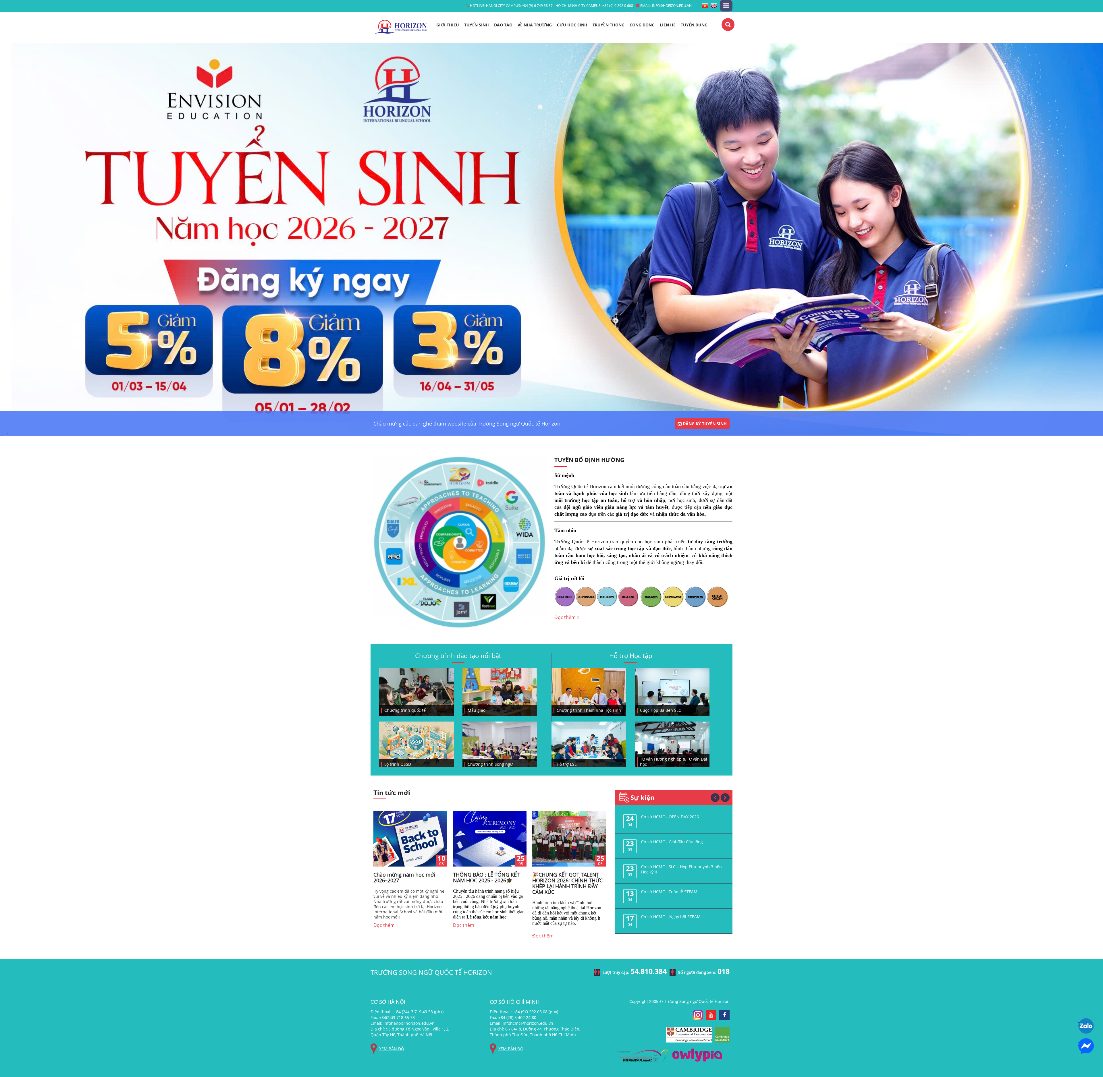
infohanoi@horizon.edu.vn (409, 1023)
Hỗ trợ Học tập (630, 655)
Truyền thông (608, 25)
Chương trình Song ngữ (490, 764)
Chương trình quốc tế (405, 710)
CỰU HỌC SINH (572, 25)
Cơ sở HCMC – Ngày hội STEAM (671, 916)
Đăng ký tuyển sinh (704, 423)
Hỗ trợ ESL (566, 764)
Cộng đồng (642, 25)
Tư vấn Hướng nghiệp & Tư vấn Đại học (673, 762)
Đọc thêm (565, 617)
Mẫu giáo (476, 710)
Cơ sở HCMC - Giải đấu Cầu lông (672, 841)
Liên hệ (668, 25)
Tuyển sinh (476, 25)
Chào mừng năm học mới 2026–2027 (404, 877)
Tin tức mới (391, 793)
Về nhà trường (535, 25)
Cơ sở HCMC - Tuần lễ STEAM (669, 891)
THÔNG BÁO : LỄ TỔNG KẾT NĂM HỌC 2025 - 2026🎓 (486, 877)
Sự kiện (642, 797)
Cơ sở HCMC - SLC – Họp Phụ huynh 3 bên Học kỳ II (681, 869)
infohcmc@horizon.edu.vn (528, 1023)
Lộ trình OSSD (397, 764)
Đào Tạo (503, 25)
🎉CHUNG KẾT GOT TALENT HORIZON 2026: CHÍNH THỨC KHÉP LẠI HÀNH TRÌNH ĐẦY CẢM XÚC (567, 883)
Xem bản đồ (391, 1048)
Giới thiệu (447, 25)
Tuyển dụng (694, 25)
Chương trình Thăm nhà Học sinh (589, 710)
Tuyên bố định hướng (589, 460)
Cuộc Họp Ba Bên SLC (660, 710)
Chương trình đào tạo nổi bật (458, 655)
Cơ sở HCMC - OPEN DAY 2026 (670, 816)
